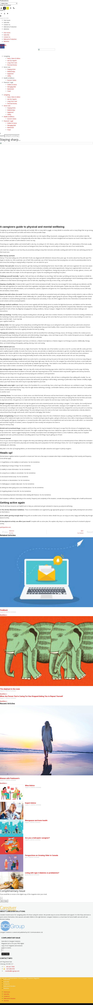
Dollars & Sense (12, 84)
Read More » (3, 615)
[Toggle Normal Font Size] (1, 13)
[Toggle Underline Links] (13, 8)
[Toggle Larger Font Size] (4, 13)
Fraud (9, 91)
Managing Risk (11, 87)
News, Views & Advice (13, 58)
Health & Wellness (9, 78)
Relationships (11, 71)
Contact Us (7, 24)
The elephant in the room (10, 689)
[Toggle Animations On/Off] (10, 8)
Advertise (6, 29)
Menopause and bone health (36, 820)
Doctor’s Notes (11, 80)
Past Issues (7, 20)
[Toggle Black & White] (1, 8)
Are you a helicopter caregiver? (37, 838)
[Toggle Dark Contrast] (4, 8)
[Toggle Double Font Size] (7, 13)
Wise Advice (30, 785)
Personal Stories (12, 65)
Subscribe (6, 22)
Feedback (4, 610)
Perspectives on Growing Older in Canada (41, 855)
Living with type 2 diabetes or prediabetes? (42, 873)
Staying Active (11, 69)
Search (2, 136)
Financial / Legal (8, 82)
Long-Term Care (12, 63)
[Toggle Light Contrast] (7, 8)
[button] (46, 133)
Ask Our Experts (12, 60)
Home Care (7, 67)
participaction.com (5, 527)
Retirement (10, 89)
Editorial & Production (10, 27)
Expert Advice (30, 803)
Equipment (10, 74)
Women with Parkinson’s (9, 778)
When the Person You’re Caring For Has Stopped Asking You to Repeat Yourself (31, 696)
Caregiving (7, 56)
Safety (9, 76)
